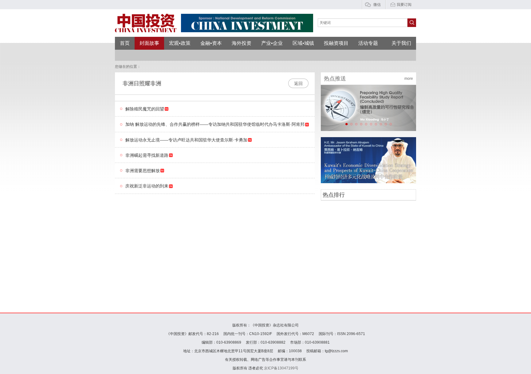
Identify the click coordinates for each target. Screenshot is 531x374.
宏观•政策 (180, 43)
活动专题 (368, 43)
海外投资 (241, 43)
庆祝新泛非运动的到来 (146, 186)
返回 (298, 83)
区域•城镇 (303, 43)
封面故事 (149, 43)
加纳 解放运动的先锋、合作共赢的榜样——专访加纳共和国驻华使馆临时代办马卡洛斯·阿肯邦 (215, 124)
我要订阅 (404, 4)
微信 (377, 4)
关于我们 (401, 43)
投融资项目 (336, 43)
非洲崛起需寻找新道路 (146, 155)
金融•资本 (211, 43)
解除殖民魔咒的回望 (144, 108)
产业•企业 (272, 43)
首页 (125, 43)
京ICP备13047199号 (281, 368)
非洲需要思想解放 (142, 170)
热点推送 (335, 78)
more (408, 78)
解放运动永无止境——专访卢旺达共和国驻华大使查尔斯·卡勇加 (186, 139)
